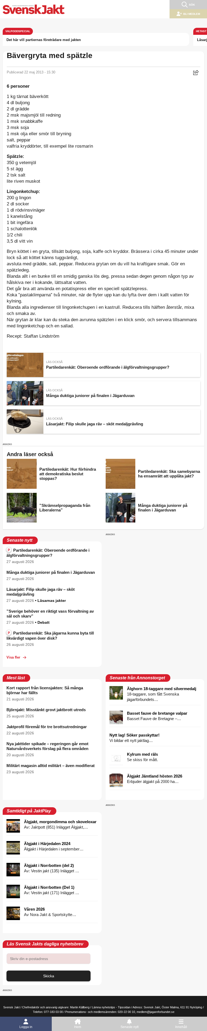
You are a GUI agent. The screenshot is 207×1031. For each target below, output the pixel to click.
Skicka (48, 976)
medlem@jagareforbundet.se (155, 1011)
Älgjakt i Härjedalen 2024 (47, 843)
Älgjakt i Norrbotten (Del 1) (49, 887)
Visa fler (13, 657)
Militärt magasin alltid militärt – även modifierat (50, 765)
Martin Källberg (79, 1007)
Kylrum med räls (142, 754)
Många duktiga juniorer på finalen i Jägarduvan (50, 572)
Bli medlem (191, 13)
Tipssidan (124, 1007)
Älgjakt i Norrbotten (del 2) (49, 865)
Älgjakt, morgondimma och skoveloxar (60, 821)
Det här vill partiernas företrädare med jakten (43, 40)
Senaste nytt (129, 1027)
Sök (192, 4)
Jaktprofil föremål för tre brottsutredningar (46, 726)
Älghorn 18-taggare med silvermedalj (161, 688)
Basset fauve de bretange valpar (157, 713)
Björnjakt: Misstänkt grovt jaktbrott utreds (46, 709)
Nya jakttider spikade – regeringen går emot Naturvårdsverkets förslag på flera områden (47, 746)
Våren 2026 (34, 909)
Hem (77, 1027)
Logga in (25, 1027)
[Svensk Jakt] (34, 9)
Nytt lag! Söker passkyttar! (134, 735)
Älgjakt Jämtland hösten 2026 (154, 776)
